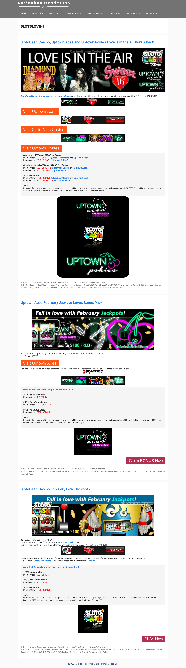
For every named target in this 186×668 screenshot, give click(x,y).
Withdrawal (101, 282)
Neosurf (78, 285)
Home (24, 13)
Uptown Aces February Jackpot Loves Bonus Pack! (48, 389)
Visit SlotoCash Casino (44, 129)
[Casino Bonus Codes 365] (44, 4)
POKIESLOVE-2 (43, 170)
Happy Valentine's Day (59, 285)
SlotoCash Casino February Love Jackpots (55, 489)
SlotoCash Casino (29, 96)
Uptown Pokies (64, 96)
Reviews (150, 13)
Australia (90, 560)
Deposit (53, 282)
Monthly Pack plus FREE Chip (80, 471)
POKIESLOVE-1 (43, 160)
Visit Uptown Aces (39, 111)
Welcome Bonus (95, 13)
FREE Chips (37, 13)
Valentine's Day (116, 288)
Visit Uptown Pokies (41, 148)
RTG (129, 471)
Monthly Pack (61, 471)
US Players (104, 288)
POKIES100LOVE (44, 180)
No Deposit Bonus (74, 13)
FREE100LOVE (43, 178)
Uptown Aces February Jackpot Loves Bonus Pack (62, 303)
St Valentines (52, 288)
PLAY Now (153, 639)
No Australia (114, 649)
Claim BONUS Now (146, 460)
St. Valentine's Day (66, 288)
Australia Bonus (132, 13)
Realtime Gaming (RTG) (134, 285)
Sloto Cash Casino (152, 285)
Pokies (104, 471)
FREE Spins (54, 13)
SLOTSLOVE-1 (43, 157)
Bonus (39, 282)
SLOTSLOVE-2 (43, 168)
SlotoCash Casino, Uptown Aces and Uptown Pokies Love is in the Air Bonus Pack (87, 42)
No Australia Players (128, 649)
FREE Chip (75, 282)
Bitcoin (26, 282)
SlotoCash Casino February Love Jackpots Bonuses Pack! (51, 567)
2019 (25, 285)
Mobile (71, 285)
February (32, 285)
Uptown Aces (45, 96)
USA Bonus (114, 13)
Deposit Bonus (63, 282)
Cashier (46, 282)
